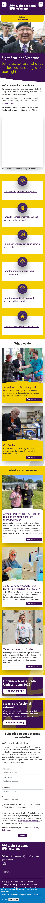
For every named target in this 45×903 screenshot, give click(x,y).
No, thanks (13, 899)
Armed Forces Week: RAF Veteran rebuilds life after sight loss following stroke (21, 517)
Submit (22, 836)
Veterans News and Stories (18, 649)
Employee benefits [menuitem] (9, 885)
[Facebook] (30, 856)
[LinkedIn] (3, 860)
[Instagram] (11, 856)
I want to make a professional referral (21, 327)
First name (6, 788)
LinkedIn (9, 860)
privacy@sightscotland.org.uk (29, 821)
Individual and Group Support (19, 387)
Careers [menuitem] (22, 882)
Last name (5, 796)
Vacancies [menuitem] (31, 882)
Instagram (17, 856)
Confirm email (7, 777)
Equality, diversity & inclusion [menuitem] (27, 885)
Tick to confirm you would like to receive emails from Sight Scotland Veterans (22, 806)
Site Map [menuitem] (4, 882)
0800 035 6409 (22, 20)
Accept (4, 899)
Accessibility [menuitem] (14, 882)
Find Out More (13, 691)
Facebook (35, 856)
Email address (7, 769)
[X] (24, 856)
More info (37, 895)
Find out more (32, 399)
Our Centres (9, 445)
